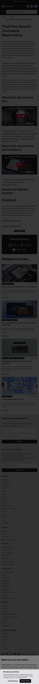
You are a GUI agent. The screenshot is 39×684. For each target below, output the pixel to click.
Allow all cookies (25, 680)
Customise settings (13, 680)
